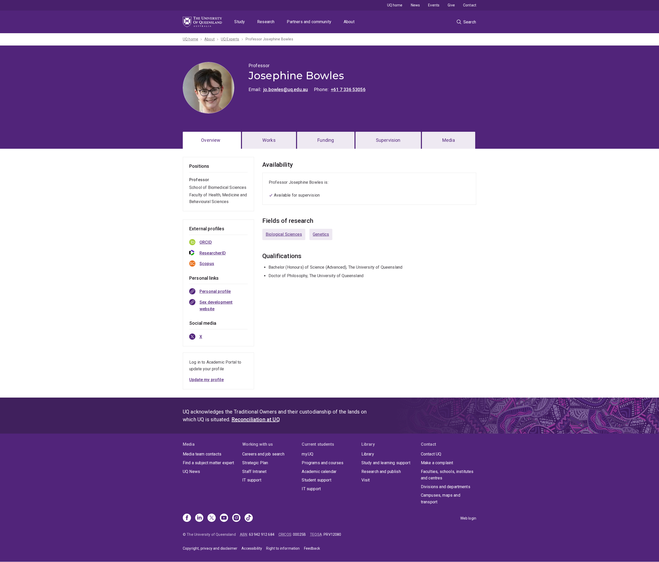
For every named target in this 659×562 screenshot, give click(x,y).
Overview (210, 140)
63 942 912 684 (261, 534)
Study (239, 21)
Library (367, 454)
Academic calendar (319, 471)
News (415, 5)
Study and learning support (385, 462)
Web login (468, 518)
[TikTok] (249, 518)
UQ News (191, 471)
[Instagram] (236, 518)
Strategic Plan (255, 462)
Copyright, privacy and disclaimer (210, 548)
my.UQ (307, 454)
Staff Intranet (254, 471)
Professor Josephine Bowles (269, 39)
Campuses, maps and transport (440, 498)
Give (451, 5)
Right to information (283, 548)
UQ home (395, 5)
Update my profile (206, 379)
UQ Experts (230, 39)
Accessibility (251, 548)
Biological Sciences (284, 234)
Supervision (388, 140)
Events (433, 5)
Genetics (321, 234)
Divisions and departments (445, 486)
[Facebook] (187, 518)
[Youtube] (224, 518)
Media (448, 140)
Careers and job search (263, 454)
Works (269, 140)
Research (265, 21)
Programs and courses (322, 462)
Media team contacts (202, 454)
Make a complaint (437, 462)
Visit (365, 480)
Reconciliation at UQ (256, 419)
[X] (211, 518)
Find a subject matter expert (208, 462)
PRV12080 (332, 534)
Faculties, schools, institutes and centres (447, 475)
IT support (251, 480)
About (349, 21)
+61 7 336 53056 (348, 89)
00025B (299, 534)
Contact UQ (431, 454)
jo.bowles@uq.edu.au (285, 89)
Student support (316, 480)
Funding (325, 140)
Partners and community (309, 21)
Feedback (312, 548)
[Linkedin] (199, 518)
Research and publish (381, 471)
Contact (469, 5)
